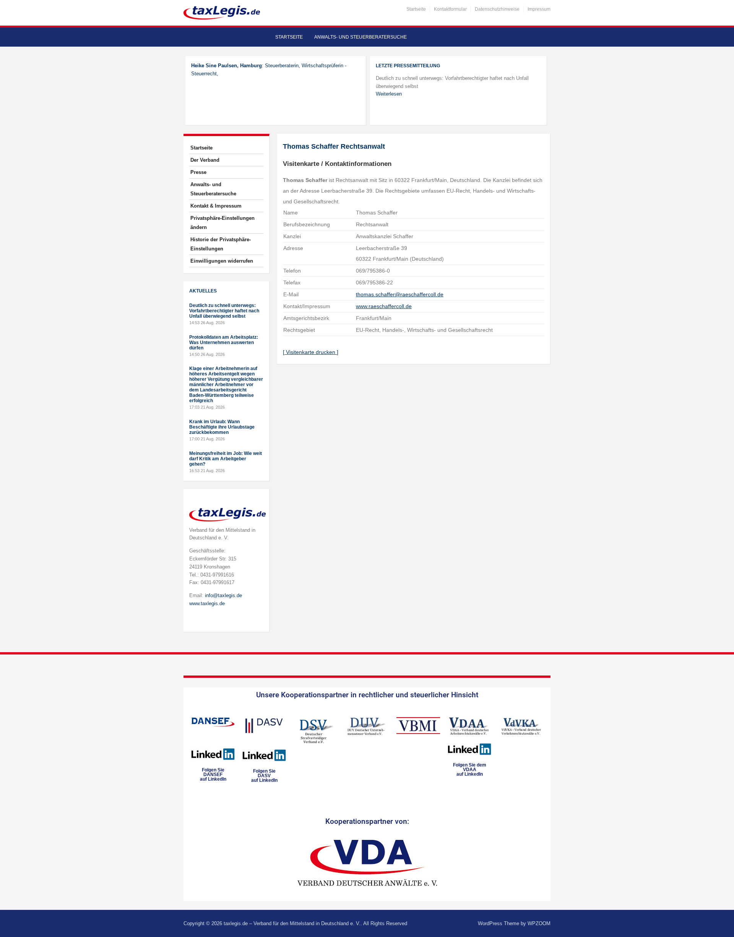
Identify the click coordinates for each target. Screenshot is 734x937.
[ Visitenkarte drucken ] (310, 352)
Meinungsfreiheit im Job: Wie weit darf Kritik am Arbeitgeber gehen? (225, 459)
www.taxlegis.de (207, 603)
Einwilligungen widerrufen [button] (221, 261)
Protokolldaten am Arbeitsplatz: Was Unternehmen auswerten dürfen (223, 343)
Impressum (539, 9)
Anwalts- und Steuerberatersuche (360, 37)
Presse (198, 172)
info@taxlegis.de (223, 595)
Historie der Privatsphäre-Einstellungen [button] (220, 244)
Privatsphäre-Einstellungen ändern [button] (222, 222)
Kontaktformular (450, 9)
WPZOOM (539, 923)
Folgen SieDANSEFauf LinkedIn (213, 774)
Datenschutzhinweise (497, 9)
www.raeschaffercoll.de (384, 306)
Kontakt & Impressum (216, 206)
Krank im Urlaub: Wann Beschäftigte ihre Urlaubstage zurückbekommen (222, 427)
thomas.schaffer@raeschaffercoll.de (399, 294)
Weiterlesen (389, 94)
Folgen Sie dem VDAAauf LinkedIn (469, 769)
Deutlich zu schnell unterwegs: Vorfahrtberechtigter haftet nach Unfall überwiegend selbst (224, 311)
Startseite (416, 9)
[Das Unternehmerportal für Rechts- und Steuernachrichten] (222, 12)
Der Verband (204, 160)
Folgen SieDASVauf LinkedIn (264, 775)
